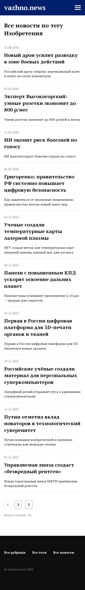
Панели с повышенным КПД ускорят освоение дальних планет (40, 279)
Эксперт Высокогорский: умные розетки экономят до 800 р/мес (40, 103)
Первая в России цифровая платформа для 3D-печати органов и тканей (38, 327)
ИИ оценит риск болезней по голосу (40, 143)
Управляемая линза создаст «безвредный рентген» (39, 468)
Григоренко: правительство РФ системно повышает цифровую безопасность (39, 183)
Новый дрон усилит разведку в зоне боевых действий (41, 58)
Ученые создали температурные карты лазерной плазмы (33, 231)
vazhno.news (25, 7)
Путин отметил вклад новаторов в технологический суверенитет (42, 423)
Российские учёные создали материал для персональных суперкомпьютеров (40, 375)
